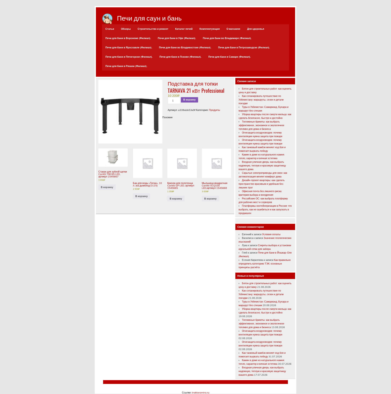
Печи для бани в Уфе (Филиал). (177, 38)
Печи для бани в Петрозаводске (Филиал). (244, 47)
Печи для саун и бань (149, 17)
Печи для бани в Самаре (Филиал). (229, 56)
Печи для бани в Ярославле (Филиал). (128, 47)
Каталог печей (184, 28)
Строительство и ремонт (153, 28)
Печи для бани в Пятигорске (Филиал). (129, 56)
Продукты (214, 110)
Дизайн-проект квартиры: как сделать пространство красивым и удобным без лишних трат (262, 184)
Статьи (109, 28)
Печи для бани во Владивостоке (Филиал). (185, 47)
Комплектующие (209, 28)
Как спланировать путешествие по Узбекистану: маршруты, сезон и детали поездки (261, 99)
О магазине (233, 28)
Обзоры (126, 28)
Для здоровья (255, 28)
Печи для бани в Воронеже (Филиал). (128, 38)
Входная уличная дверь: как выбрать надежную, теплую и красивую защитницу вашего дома (262, 165)
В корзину (189, 99)
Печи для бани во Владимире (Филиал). (227, 38)
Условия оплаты (271, 234)
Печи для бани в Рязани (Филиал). (126, 66)
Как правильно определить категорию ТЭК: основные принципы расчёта (265, 263)
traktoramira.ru (200, 392)
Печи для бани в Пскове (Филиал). (180, 56)
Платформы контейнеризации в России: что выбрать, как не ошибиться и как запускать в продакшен (265, 209)
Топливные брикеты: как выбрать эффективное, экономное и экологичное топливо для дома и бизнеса (261, 125)
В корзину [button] (107, 187)
